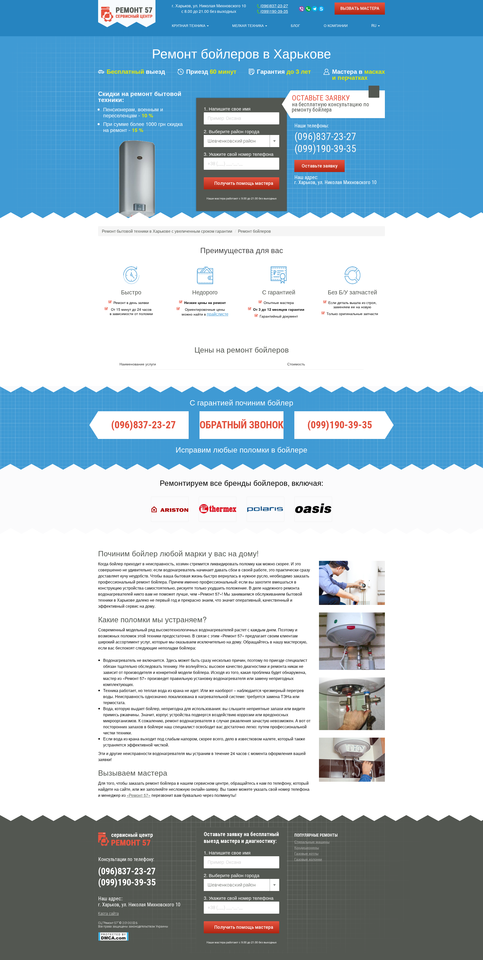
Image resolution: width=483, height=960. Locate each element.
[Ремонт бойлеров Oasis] (313, 509)
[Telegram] (314, 9)
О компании (336, 25)
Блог (295, 25)
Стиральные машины (312, 841)
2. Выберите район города (231, 131)
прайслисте (217, 314)
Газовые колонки (308, 859)
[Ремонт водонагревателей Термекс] (218, 509)
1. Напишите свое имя (227, 109)
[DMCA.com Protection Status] (113, 936)
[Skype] (321, 9)
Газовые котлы (306, 853)
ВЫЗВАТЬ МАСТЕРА (359, 8)
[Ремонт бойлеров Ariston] (170, 509)
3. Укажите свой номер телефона (238, 154)
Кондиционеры (306, 847)
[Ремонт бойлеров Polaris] (265, 509)
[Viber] (301, 9)
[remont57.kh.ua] (126, 13)
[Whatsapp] (308, 9)
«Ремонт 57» (138, 795)
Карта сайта (108, 913)
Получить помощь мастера (243, 183)
